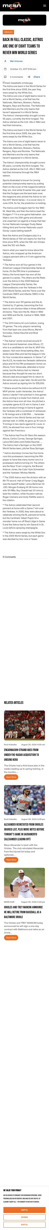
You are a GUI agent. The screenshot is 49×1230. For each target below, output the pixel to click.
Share (36, 77)
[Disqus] (24, 594)
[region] (24, 1208)
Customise (24, 1217)
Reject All (24, 1224)
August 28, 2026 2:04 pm (33, 902)
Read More (11, 777)
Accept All (24, 1210)
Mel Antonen (16, 61)
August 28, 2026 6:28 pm (33, 819)
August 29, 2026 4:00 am (33, 744)
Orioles (8, 32)
